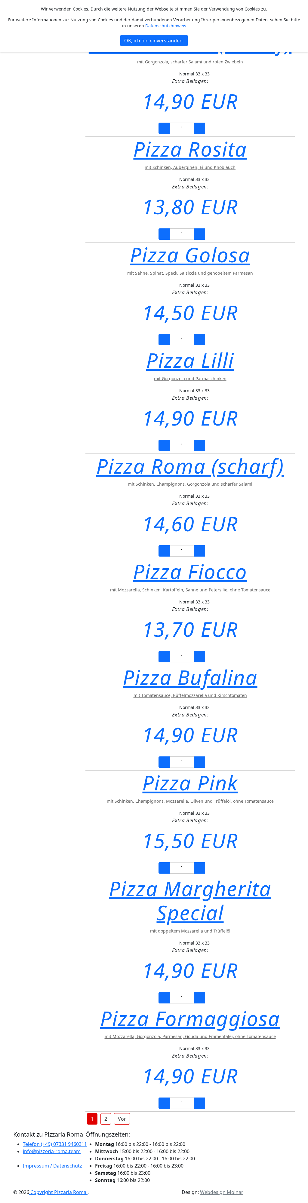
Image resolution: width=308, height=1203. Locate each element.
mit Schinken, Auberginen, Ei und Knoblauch (190, 167)
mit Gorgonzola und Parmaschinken (190, 378)
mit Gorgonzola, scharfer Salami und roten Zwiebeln (190, 62)
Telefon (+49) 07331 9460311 (55, 1144)
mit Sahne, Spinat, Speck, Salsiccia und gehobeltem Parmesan (190, 273)
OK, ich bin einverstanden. (154, 40)
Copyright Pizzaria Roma (58, 1192)
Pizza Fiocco (190, 571)
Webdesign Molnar (221, 1192)
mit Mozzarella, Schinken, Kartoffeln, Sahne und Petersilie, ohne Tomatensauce (190, 590)
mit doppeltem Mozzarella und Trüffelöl (190, 931)
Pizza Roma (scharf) (190, 466)
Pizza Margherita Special (190, 901)
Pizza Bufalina (190, 677)
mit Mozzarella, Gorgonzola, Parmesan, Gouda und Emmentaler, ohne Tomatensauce (190, 1036)
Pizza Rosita (190, 149)
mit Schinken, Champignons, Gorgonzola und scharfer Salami (190, 484)
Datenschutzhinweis (165, 26)
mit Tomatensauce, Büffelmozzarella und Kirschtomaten (190, 695)
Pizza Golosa (190, 254)
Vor (122, 1119)
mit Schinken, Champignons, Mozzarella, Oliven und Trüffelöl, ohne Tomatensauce (190, 801)
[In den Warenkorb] (213, 128)
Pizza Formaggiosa (190, 1018)
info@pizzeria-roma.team (52, 1151)
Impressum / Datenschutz (52, 1165)
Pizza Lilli (190, 360)
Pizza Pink (190, 782)
